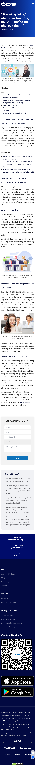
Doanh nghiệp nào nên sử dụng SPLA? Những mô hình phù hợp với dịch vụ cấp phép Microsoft (17, 510)
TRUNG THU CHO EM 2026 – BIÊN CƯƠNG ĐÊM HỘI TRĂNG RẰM (18, 480)
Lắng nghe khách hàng (12, 105)
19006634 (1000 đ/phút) (17, 540)
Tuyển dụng (5, 582)
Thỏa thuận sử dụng (8, 619)
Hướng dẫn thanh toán (9, 615)
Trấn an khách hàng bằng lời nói (15, 113)
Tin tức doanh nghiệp (8, 602)
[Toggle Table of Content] (2, 92)
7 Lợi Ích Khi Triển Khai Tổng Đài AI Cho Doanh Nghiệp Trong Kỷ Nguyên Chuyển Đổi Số (18, 500)
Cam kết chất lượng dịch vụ (10, 627)
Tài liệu (3, 578)
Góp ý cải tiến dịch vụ (8, 574)
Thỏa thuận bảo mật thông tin (11, 623)
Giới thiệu (4, 586)
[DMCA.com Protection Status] (17, 764)
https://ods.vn (25, 402)
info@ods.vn (18, 556)
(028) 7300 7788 (17, 548)
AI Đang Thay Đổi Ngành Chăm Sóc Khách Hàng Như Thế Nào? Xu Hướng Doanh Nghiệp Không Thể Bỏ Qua (18, 490)
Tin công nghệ (6, 599)
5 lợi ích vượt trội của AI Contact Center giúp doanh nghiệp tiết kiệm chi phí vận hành (17, 164)
